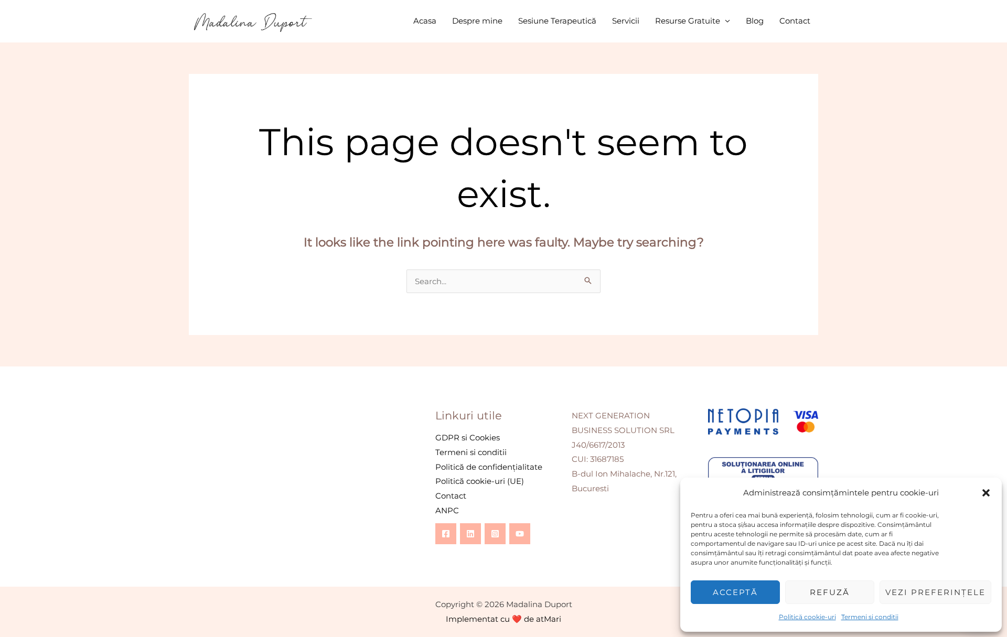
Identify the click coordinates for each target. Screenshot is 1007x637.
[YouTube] (519, 533)
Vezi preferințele (935, 592)
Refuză (830, 592)
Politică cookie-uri (807, 617)
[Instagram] (495, 533)
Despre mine (477, 21)
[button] (986, 493)
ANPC (447, 510)
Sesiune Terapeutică (557, 21)
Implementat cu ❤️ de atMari (503, 619)
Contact (794, 21)
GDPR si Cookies (467, 437)
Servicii (625, 21)
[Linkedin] (470, 533)
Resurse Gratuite (687, 21)
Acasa (424, 21)
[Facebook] (445, 533)
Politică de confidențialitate (488, 467)
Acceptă (735, 592)
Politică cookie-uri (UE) (479, 481)
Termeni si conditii (869, 617)
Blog (755, 21)
